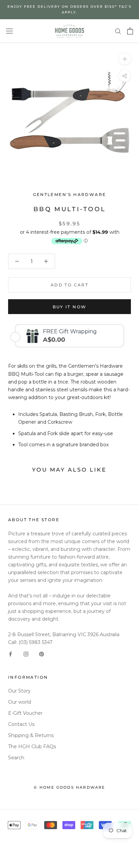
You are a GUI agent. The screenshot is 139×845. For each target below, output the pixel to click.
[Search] (118, 31)
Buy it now (70, 306)
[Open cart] (130, 31)
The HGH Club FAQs (32, 746)
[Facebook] (10, 654)
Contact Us (21, 724)
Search (16, 758)
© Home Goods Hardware (69, 787)
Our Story (19, 691)
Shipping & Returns (31, 735)
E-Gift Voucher (25, 713)
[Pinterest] (41, 654)
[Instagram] (26, 654)
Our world (19, 702)
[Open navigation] (9, 30)
